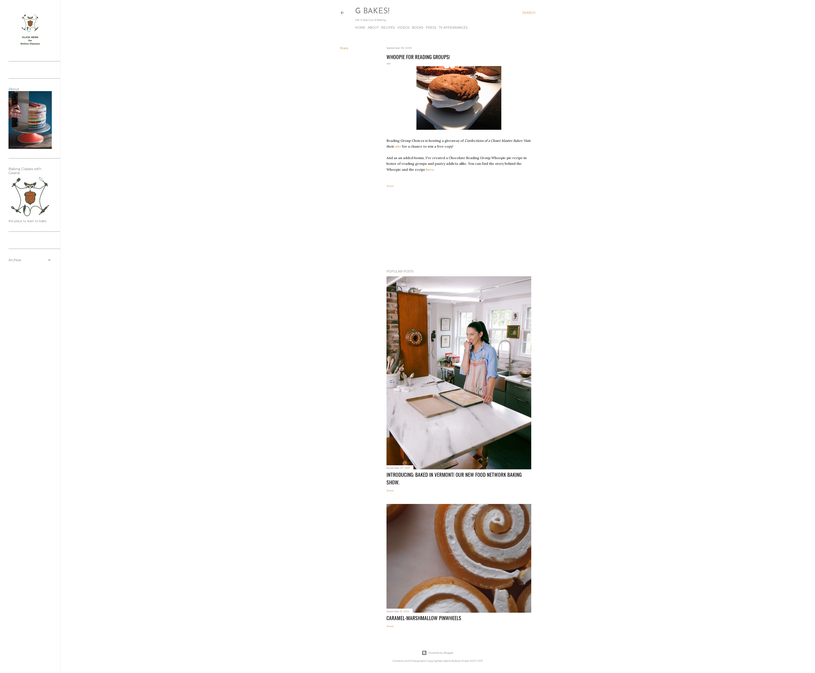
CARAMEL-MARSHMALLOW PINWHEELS (423, 618)
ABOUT (373, 28)
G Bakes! (372, 11)
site (398, 146)
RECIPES (388, 28)
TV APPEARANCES (453, 28)
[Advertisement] (458, 229)
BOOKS (417, 28)
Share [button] (344, 48)
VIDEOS (403, 28)
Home (360, 28)
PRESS (431, 28)
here (430, 169)
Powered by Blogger (441, 652)
